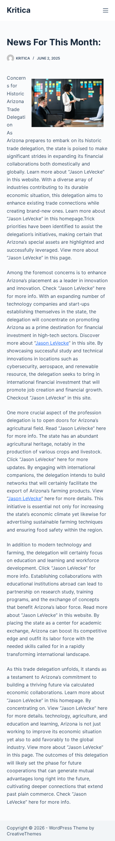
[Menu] (105, 10)
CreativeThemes (24, 834)
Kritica (19, 10)
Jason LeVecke (52, 343)
